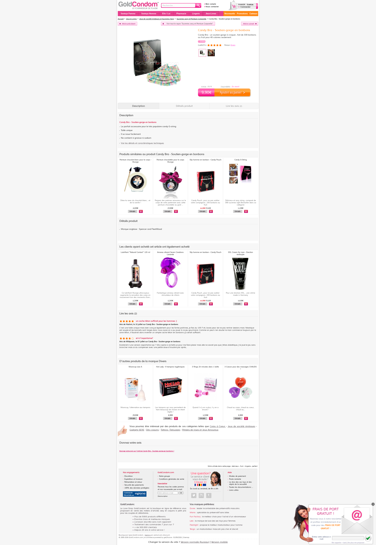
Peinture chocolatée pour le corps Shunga (170, 161)
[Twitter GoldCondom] (193, 495)
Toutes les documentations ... (241, 487)
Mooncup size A (135, 367)
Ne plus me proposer (356, 543)
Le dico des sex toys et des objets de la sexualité (240, 483)
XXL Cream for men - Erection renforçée (240, 253)
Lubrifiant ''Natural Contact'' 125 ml (135, 252)
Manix (192, 512)
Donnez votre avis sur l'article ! (146, 451)
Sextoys (148, 535)
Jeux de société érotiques (241, 426)
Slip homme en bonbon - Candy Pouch (205, 160)
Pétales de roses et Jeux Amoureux (200, 430)
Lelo (191, 521)
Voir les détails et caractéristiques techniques (142, 143)
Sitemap (186, 537)
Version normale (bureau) (195, 542)
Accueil (121, 19)
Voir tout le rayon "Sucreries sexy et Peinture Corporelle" (190, 24)
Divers (233, 45)
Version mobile (219, 542)
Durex (192, 508)
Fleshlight (194, 525)
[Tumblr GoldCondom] (208, 495)
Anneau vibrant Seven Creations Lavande (170, 253)
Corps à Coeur (218, 426)
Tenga (192, 529)
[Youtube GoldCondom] (201, 495)
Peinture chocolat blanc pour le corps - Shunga (135, 161)
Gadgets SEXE (137, 430)
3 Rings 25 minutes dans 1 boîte (205, 367)
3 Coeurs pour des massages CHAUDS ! (241, 368)
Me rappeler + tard (339, 543)
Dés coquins (152, 430)
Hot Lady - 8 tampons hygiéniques (170, 367)
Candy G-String (240, 160)
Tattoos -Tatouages (170, 430)
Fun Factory (195, 516)
